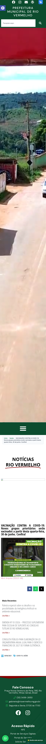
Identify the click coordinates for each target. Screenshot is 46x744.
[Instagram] (28, 712)
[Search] (40, 23)
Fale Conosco (23, 687)
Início (5, 438)
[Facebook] (18, 712)
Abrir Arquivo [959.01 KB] (12, 578)
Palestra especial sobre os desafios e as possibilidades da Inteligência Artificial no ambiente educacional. (19, 608)
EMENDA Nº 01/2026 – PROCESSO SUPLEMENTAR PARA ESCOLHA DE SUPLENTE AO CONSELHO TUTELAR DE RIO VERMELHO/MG (23, 625)
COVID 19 (19, 655)
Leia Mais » (6, 616)
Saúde (12, 438)
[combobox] (18, 23)
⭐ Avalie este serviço (35, 740)
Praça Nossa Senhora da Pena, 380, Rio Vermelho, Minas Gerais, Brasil (23, 691)
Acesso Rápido (23, 726)
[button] (3, 8)
